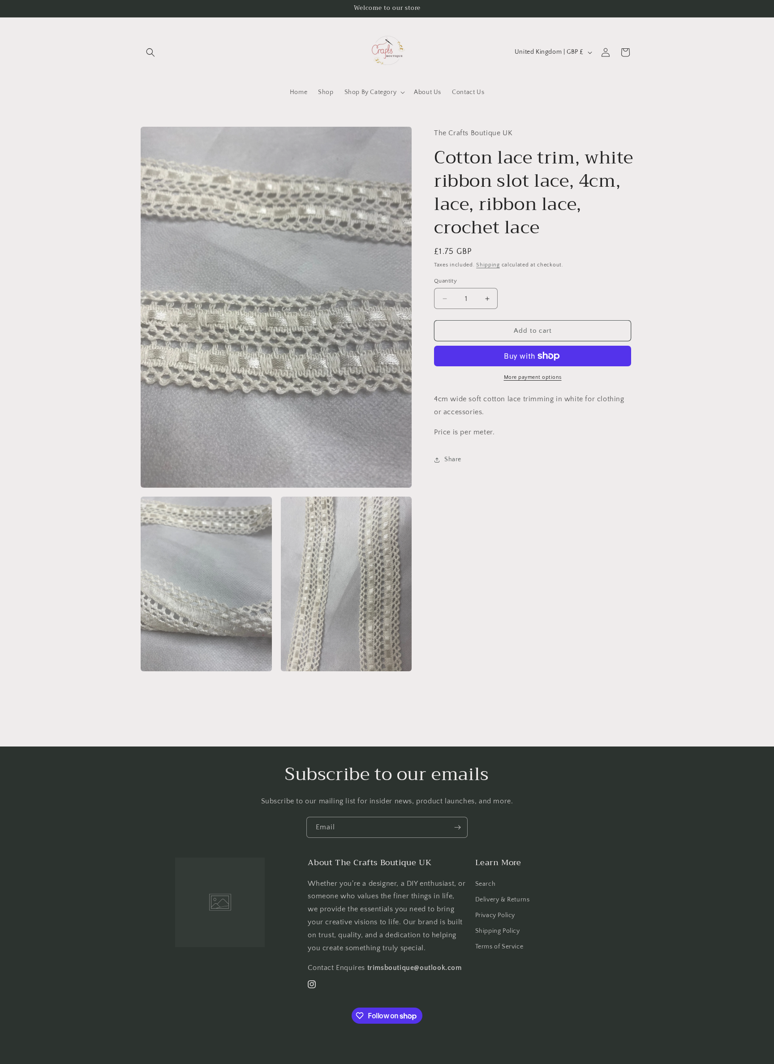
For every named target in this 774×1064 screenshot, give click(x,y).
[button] (150, 52)
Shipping (488, 265)
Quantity (445, 281)
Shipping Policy (497, 931)
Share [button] (452, 459)
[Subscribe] (457, 827)
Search (485, 884)
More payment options (533, 377)
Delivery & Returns (502, 899)
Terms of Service (499, 946)
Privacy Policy (495, 915)
